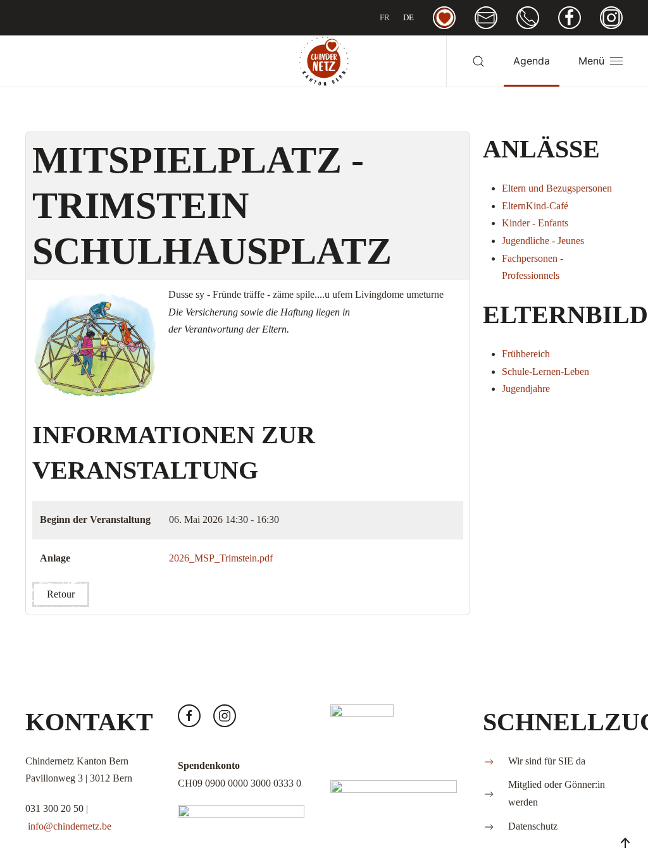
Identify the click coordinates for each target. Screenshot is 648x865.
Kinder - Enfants (535, 223)
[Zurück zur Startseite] (324, 61)
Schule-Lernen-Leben (545, 371)
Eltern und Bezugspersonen (557, 188)
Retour (61, 594)
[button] (478, 61)
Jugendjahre (526, 388)
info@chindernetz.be (69, 826)
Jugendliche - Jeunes (543, 240)
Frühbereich (526, 353)
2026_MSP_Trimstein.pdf (221, 558)
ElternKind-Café (535, 205)
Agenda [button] (531, 60)
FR (385, 17)
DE (408, 17)
